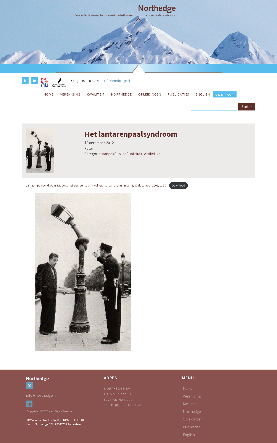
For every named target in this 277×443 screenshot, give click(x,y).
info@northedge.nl (117, 81)
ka (158, 153)
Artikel (149, 153)
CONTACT (224, 94)
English (203, 94)
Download (178, 185)
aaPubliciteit (132, 153)
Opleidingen (149, 94)
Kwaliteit (96, 94)
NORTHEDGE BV (117, 388)
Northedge (121, 94)
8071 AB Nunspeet (119, 399)
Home (49, 94)
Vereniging (70, 94)
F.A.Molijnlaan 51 (117, 394)
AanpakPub (111, 153)
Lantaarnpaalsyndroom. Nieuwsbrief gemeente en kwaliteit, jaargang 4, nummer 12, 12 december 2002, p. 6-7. (96, 185)
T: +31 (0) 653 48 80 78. (123, 405)
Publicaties (178, 94)
